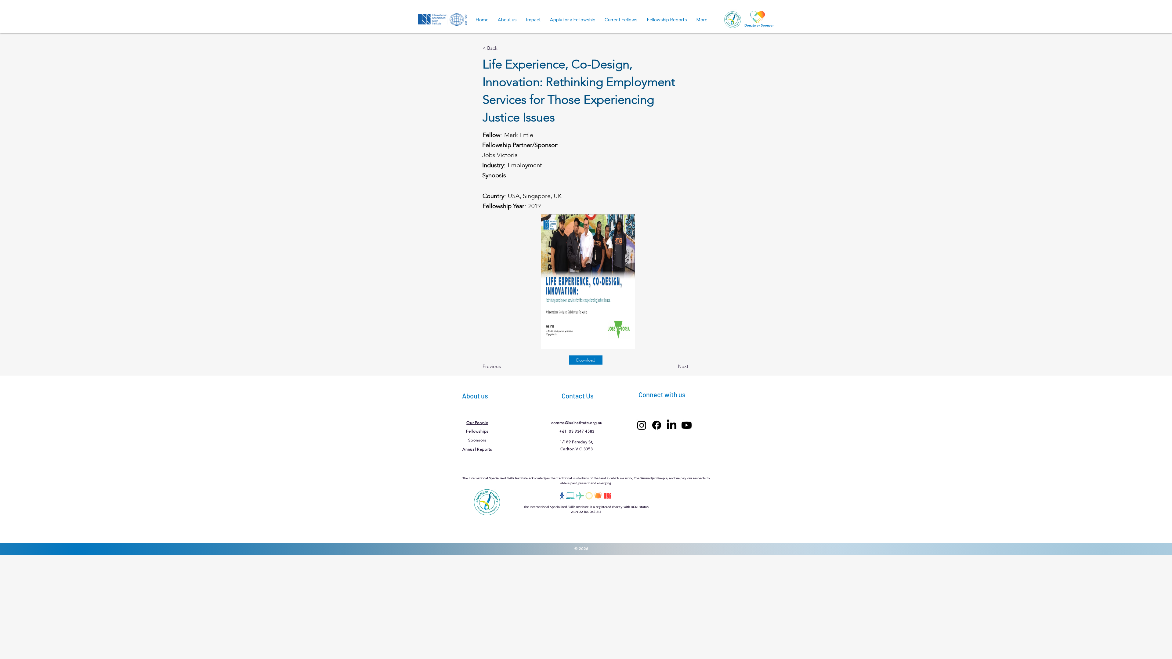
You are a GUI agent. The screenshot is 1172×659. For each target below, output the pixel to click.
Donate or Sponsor (759, 25)
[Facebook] (657, 425)
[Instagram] (642, 425)
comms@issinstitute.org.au (576, 422)
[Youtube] (687, 425)
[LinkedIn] (672, 425)
